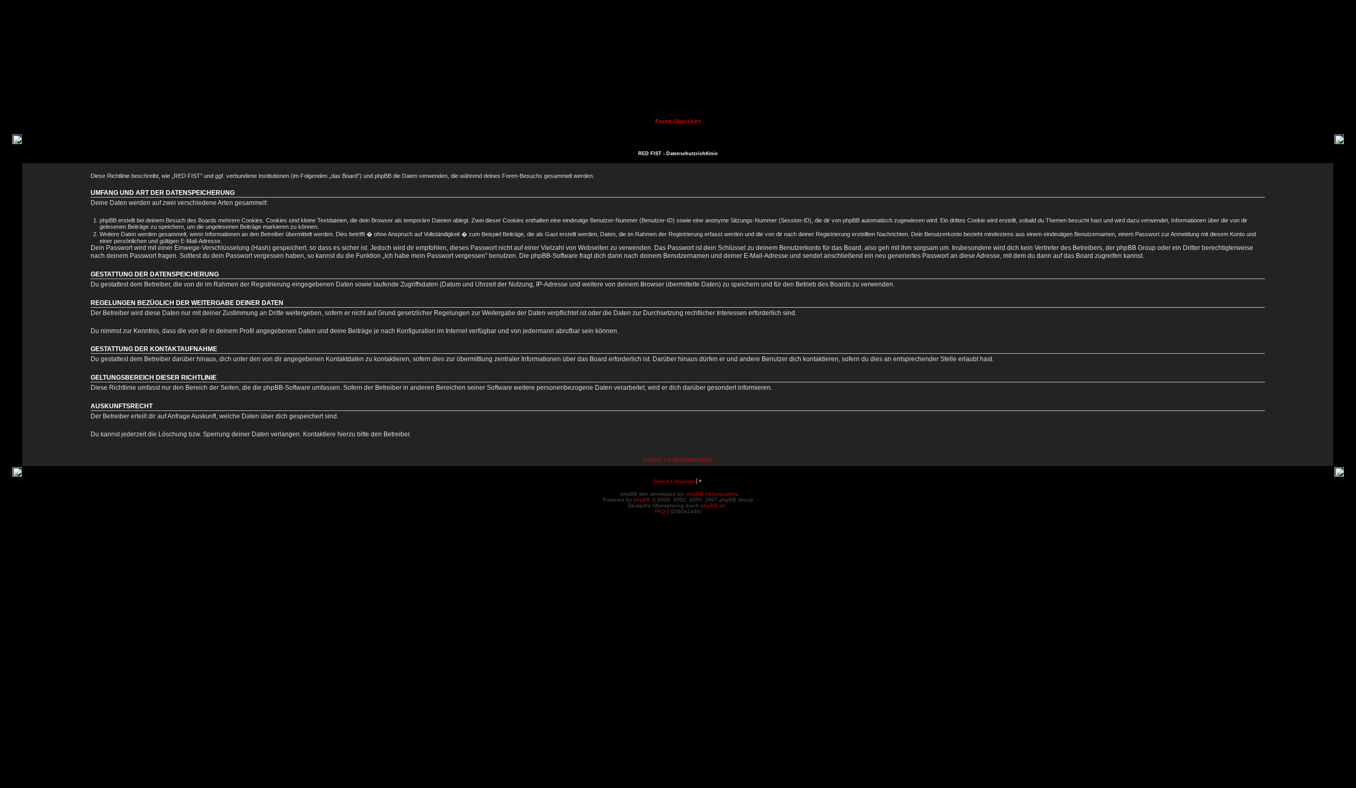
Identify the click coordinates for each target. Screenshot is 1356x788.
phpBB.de (713, 505)
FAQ (660, 511)
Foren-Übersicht (678, 121)
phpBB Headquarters (712, 494)
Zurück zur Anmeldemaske (677, 459)
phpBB (642, 500)
